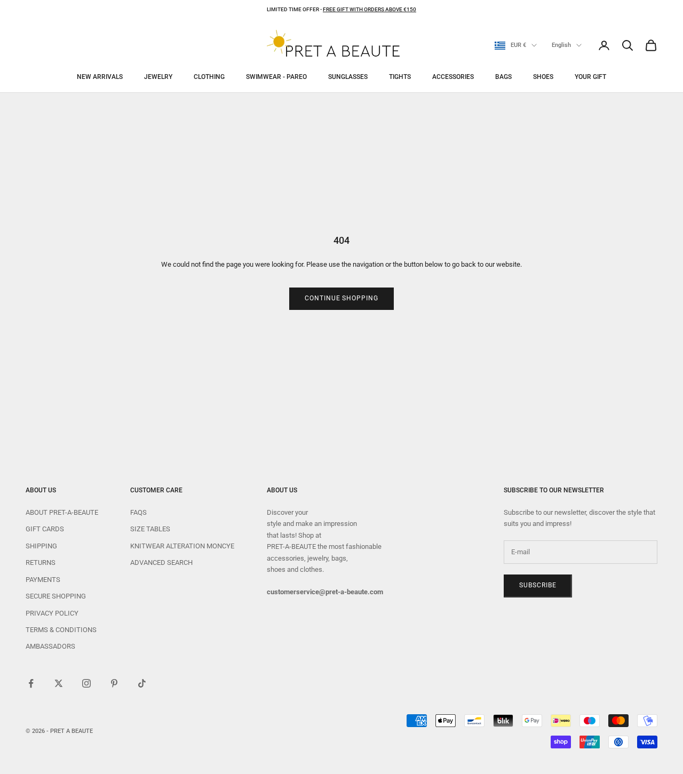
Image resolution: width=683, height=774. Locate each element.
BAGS (503, 77)
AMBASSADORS (50, 646)
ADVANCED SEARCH (161, 562)
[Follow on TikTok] (142, 683)
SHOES (543, 77)
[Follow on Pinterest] (114, 683)
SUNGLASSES (348, 77)
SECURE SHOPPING (56, 596)
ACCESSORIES (453, 77)
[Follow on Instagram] (86, 683)
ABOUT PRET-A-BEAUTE (62, 512)
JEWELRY (158, 77)
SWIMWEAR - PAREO (276, 77)
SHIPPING (41, 546)
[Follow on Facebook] (31, 683)
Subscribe (538, 585)
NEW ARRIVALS (100, 77)
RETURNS (40, 562)
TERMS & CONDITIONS (61, 630)
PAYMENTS (43, 580)
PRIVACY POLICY (52, 613)
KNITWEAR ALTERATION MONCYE (182, 546)
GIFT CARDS (45, 529)
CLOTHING (209, 77)
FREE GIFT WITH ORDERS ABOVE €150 (369, 9)
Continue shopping (341, 298)
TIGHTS (400, 77)
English (561, 45)
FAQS (138, 512)
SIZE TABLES (150, 529)
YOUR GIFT (590, 77)
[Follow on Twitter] (58, 683)
